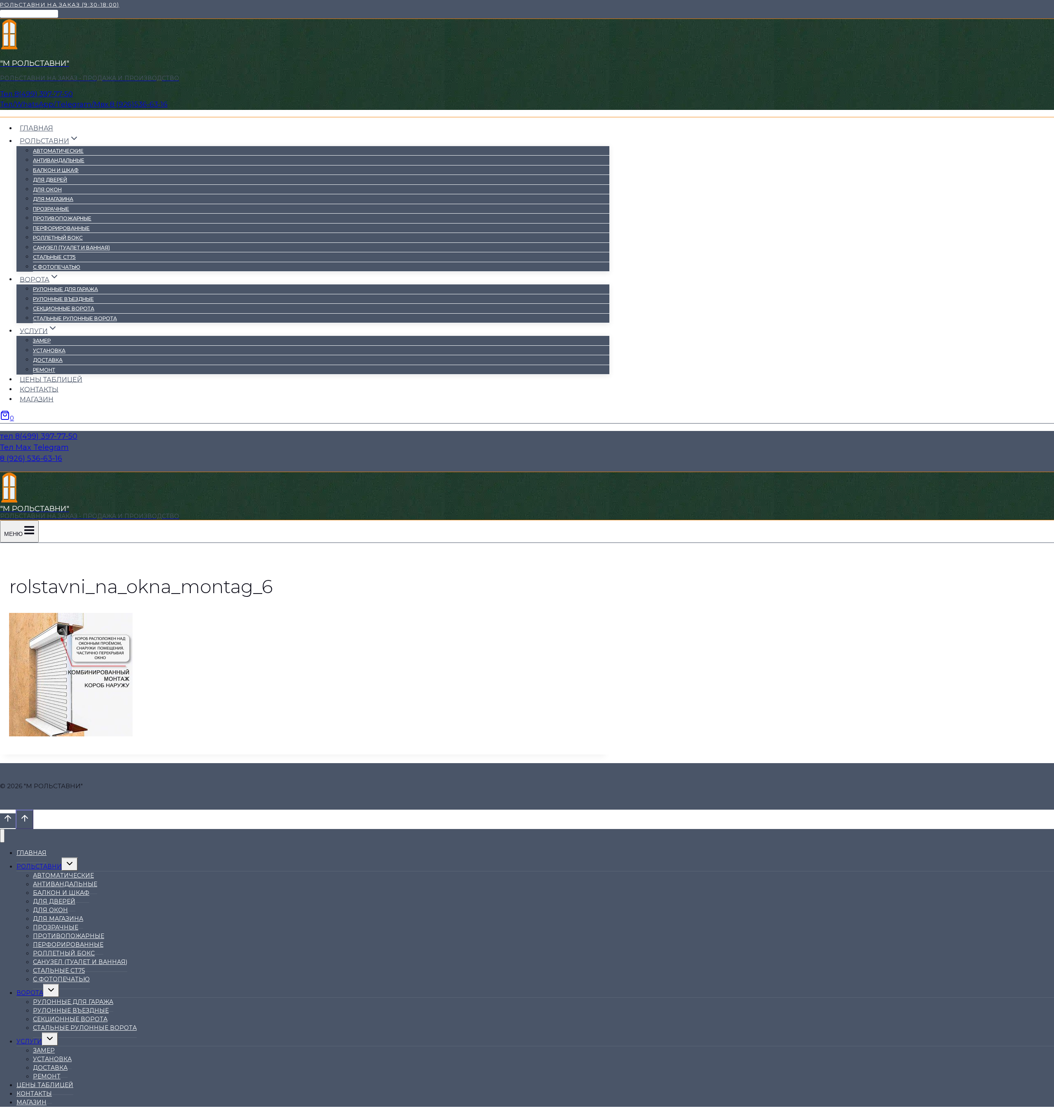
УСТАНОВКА (49, 350)
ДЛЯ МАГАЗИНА (53, 199)
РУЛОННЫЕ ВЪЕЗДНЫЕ (63, 299)
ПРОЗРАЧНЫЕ (51, 209)
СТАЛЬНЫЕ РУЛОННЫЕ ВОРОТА (75, 318)
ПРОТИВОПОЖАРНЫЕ (62, 218)
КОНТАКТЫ (39, 389)
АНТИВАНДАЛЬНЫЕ (58, 160)
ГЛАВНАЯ (36, 128)
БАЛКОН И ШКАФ (56, 170)
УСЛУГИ (29, 1041)
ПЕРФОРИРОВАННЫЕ (61, 228)
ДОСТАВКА (48, 360)
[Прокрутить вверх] (8, 820)
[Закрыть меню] (2, 836)
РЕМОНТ (44, 370)
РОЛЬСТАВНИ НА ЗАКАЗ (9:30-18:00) (59, 4)
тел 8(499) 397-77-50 (38, 436)
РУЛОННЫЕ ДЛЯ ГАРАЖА (65, 289)
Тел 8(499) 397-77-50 (36, 94)
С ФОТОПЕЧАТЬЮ (56, 267)
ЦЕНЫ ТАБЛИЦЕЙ (51, 379)
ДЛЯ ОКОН (47, 189)
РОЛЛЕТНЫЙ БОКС (58, 238)
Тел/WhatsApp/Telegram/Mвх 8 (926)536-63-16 (84, 104)
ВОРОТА (29, 993)
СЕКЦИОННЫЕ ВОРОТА (63, 308)
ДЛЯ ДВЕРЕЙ (50, 180)
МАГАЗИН (37, 399)
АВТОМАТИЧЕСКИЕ (58, 151)
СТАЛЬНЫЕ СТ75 (54, 257)
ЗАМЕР (42, 341)
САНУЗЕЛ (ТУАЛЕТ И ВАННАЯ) (71, 247)
